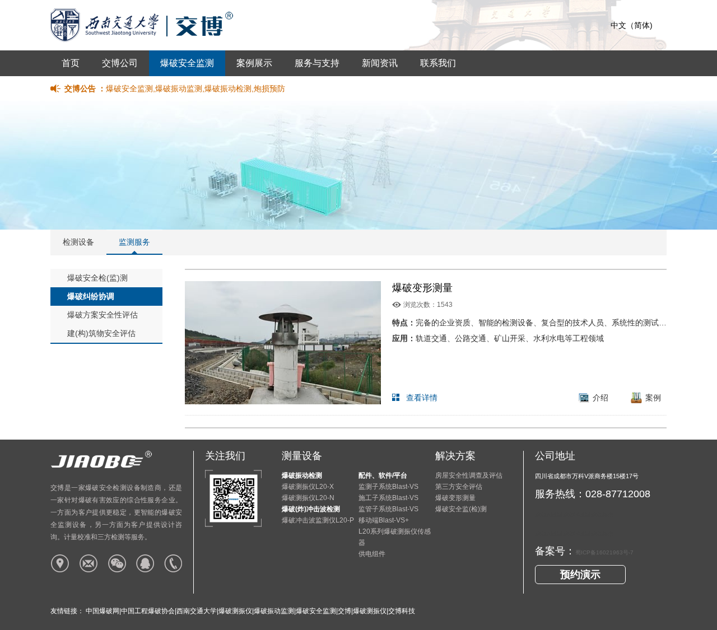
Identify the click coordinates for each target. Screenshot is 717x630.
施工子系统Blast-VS (388, 498)
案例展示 (254, 63)
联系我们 (438, 63)
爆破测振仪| (370, 611)
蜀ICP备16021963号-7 (604, 552)
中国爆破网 (102, 611)
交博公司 (120, 63)
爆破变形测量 (422, 287)
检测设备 (78, 241)
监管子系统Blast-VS (388, 509)
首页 (71, 63)
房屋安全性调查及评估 (468, 475)
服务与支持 (317, 63)
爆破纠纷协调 (90, 296)
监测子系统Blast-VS (388, 487)
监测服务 (134, 241)
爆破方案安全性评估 (102, 314)
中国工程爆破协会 (148, 611)
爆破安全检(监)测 (97, 277)
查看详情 (421, 397)
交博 (344, 611)
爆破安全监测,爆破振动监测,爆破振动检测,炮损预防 (195, 88)
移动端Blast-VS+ (383, 520)
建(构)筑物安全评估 (101, 333)
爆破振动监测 (274, 611)
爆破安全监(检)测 (461, 509)
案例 (653, 397)
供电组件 (371, 554)
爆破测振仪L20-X (308, 487)
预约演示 (580, 574)
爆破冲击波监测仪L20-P (318, 520)
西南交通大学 (196, 611)
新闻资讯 (380, 63)
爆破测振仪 (235, 611)
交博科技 (401, 611)
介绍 (600, 397)
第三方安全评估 (458, 487)
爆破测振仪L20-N (308, 498)
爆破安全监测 (187, 63)
